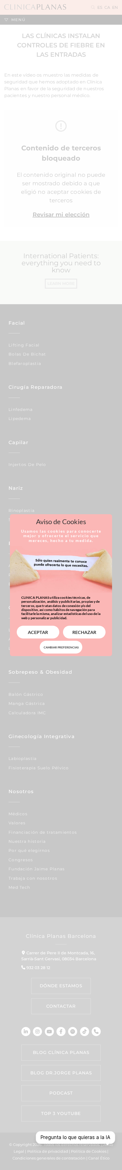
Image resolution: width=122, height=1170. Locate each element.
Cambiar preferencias (61, 647)
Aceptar (38, 632)
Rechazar (84, 632)
